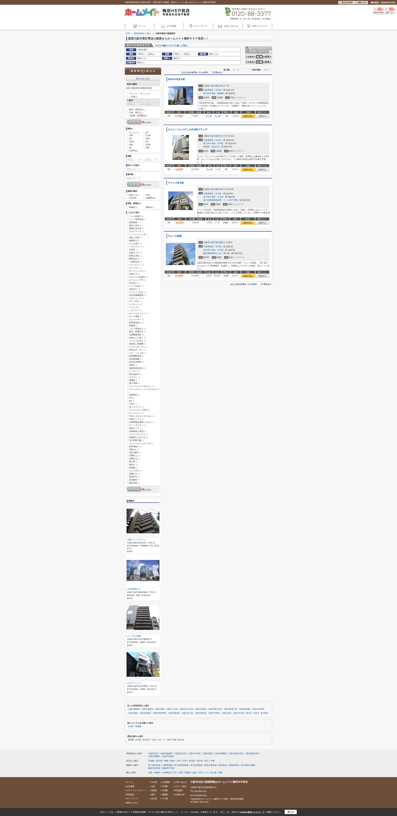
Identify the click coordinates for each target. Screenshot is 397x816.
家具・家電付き (137, 331)
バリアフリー (136, 247)
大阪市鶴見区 (201, 713)
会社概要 (130, 786)
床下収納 (134, 383)
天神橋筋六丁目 (169, 772)
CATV (133, 404)
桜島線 (206, 146)
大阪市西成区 (174, 713)
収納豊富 (134, 395)
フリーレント (136, 265)
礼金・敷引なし (136, 112)
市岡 (221, 86)
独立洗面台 (135, 374)
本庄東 (199, 761)
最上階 (133, 461)
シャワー (134, 371)
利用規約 (130, 794)
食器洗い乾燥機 (137, 344)
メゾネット (135, 304)
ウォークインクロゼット (141, 386)
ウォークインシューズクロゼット (143, 390)
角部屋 (133, 468)
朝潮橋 (220, 93)
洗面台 (133, 365)
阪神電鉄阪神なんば (212, 253)
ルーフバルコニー (138, 313)
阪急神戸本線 (168, 768)
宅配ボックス (136, 419)
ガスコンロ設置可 (138, 277)
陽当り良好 (135, 225)
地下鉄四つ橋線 (248, 765)
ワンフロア (135, 470)
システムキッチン (138, 347)
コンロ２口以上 (137, 341)
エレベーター (136, 319)
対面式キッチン (137, 350)
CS (132, 398)
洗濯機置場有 (136, 334)
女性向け (134, 289)
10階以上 (134, 455)
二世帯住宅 (135, 262)
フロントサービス (138, 434)
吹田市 (256, 713)
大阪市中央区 (239, 713)
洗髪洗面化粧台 (137, 368)
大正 (159, 740)
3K (147, 141)
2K (130, 138)
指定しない (134, 195)
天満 (178, 761)
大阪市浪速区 (201, 709)
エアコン (134, 377)
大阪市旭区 (133, 713)
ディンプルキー (137, 425)
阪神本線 (223, 765)
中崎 (213, 761)
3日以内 (132, 198)
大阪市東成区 (245, 709)
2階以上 (134, 449)
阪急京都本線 (211, 765)
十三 (207, 772)
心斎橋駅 (166, 782)
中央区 (154, 782)
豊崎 (166, 761)
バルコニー (135, 310)
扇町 (221, 772)
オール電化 (135, 316)
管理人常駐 (135, 256)
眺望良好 (134, 259)
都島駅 (165, 794)
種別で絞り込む (143, 78)
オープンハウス (137, 271)
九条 (154, 740)
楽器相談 (134, 222)
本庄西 (191, 761)
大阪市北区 (226, 713)
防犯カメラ (135, 428)
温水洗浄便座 (136, 362)
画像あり (133, 207)
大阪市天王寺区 (186, 709)
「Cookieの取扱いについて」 (250, 812)
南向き (133, 464)
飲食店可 (134, 477)
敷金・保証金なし (137, 109)
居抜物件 (134, 480)
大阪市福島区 (147, 709)
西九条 (226, 253)
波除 (221, 242)
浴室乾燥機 (135, 359)
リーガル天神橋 (134, 636)
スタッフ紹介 (181, 786)
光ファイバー (136, 407)
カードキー (135, 268)
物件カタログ (132, 803)
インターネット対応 (139, 410)
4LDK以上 (133, 150)
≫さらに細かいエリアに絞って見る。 (172, 45)
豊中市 (249, 713)
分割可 (133, 249)
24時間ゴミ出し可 (138, 437)
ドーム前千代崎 (230, 200)
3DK (131, 144)
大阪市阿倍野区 (160, 713)
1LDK (148, 135)
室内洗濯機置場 (137, 295)
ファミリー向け (137, 292)
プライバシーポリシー (136, 790)
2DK (148, 138)
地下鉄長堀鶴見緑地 (212, 200)
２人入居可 (135, 243)
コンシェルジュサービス (141, 443)
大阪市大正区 (172, 709)
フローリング (136, 298)
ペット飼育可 (136, 216)
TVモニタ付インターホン (142, 416)
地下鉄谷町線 (154, 765)
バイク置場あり (137, 328)
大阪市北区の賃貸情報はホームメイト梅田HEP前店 (219, 782)
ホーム (129, 782)
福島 (172, 761)
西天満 (159, 761)
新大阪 (214, 772)
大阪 (150, 772)
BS (132, 401)
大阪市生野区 (258, 709)
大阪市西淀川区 (215, 709)
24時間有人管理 (137, 431)
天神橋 (151, 761)
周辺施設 (179, 790)
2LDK (131, 141)
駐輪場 (133, 325)
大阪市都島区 (134, 709)
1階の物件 (135, 452)
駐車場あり (135, 446)
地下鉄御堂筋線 (181, 765)
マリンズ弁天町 (176, 183)
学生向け (134, 283)
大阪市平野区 (214, 713)
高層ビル (134, 474)
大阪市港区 (214, 86)
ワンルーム (134, 132)
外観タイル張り (137, 338)
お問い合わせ (181, 782)
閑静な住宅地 (136, 228)
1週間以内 (150, 198)
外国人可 (134, 274)
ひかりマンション (135, 683)
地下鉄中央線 (209, 93)
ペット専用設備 (137, 219)
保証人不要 (135, 237)
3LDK (148, 144)
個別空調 (134, 483)
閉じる (291, 812)
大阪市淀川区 (187, 713)
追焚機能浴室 (136, 356)
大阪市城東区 (145, 713)
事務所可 (134, 240)
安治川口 (215, 146)
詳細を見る (248, 116)
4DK (148, 148)
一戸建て (133, 97)
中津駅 (165, 786)
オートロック (136, 413)
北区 (153, 786)
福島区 (154, 790)
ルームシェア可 (137, 280)
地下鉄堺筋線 (196, 765)
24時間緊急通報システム (141, 422)
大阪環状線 (208, 90)
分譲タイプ (135, 253)
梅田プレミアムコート (137, 540)
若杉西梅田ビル (134, 589)
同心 (207, 761)
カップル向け (136, 286)
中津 (184, 761)
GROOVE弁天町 (176, 79)
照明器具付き (136, 322)
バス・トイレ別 (137, 353)
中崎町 (187, 772)
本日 (148, 195)
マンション (145, 93)
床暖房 (133, 380)
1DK (131, 135)
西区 (153, 794)
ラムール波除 (175, 236)
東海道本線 (234, 765)
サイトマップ (132, 798)
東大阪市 (265, 713)
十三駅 (165, 798)
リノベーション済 (138, 234)
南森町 (157, 772)
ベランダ (134, 307)
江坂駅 (165, 790)
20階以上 (134, 458)
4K (130, 148)
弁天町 (218, 90)
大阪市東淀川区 (230, 709)
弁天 (221, 136)
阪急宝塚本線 (154, 768)
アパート (133, 93)
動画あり (150, 207)
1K (147, 132)
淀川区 (154, 798)
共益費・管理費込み (138, 115)
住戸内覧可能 (136, 440)
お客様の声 (180, 794)
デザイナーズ (136, 231)
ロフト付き (135, 301)
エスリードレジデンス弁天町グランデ (187, 129)
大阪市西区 (160, 709)
